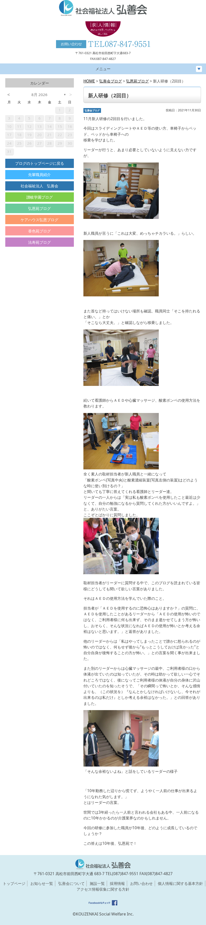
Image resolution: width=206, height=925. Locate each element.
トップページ (14, 883)
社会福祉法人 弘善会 (39, 186)
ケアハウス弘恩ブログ (39, 219)
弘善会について (71, 883)
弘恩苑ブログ (39, 208)
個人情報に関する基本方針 (180, 883)
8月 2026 (39, 94)
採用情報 (117, 883)
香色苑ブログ (39, 231)
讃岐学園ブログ (39, 197)
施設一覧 (97, 883)
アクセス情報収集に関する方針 (103, 889)
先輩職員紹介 (39, 174)
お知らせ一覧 (41, 883)
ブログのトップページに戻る (39, 163)
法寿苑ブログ (39, 242)
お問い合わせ (141, 883)
